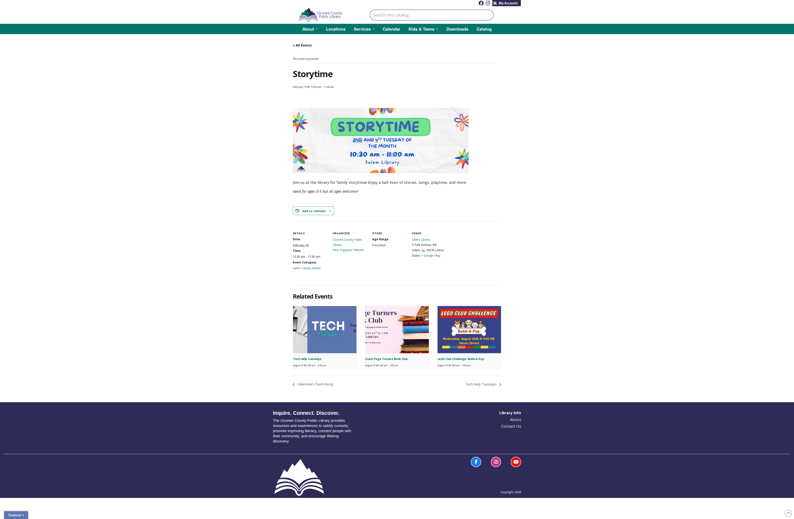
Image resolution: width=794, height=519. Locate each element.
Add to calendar (314, 211)
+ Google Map (430, 255)
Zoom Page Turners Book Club (386, 359)
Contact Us (511, 426)
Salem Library (421, 240)
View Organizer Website (348, 250)
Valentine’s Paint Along (315, 384)
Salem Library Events (307, 268)
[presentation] (324, 329)
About (515, 419)
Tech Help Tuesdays (307, 359)
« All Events (302, 45)
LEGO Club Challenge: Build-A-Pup (461, 359)
